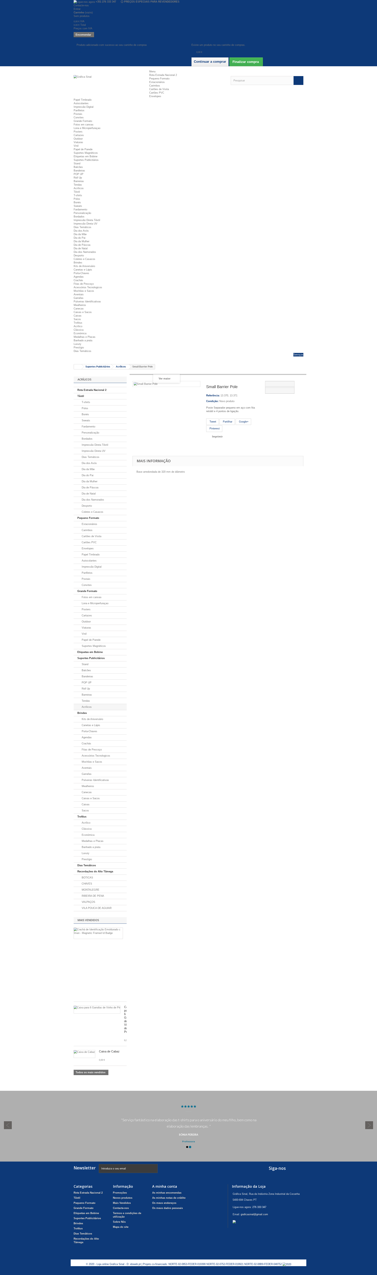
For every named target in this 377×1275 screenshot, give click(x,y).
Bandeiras (79, 170)
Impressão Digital (83, 106)
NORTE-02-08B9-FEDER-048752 (263, 1264)
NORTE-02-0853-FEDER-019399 (187, 1264)
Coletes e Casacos (84, 259)
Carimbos (154, 85)
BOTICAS (87, 877)
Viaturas (78, 142)
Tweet (212, 421)
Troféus (78, 322)
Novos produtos (122, 1197)
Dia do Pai (79, 237)
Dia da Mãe (80, 234)
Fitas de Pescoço (84, 283)
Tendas (78, 184)
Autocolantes (81, 103)
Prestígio (79, 347)
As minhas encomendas (166, 1192)
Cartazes (79, 135)
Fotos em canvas (83, 124)
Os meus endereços (164, 1202)
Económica (80, 333)
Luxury (77, 343)
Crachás (78, 280)
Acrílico (78, 326)
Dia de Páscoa (82, 244)
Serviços (298, 354)
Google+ (243, 421)
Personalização (82, 213)
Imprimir (217, 436)
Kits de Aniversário (84, 266)
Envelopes (155, 96)
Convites (79, 117)
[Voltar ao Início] (77, 366)
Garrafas (78, 297)
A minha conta (164, 1186)
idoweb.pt (135, 1264)
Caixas (77, 315)
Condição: (212, 401)
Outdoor (78, 138)
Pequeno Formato (159, 78)
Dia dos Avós (81, 230)
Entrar (77, 8)
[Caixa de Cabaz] (84, 1054)
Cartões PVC (156, 92)
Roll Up (78, 177)
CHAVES (86, 883)
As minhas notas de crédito (169, 1197)
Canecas (79, 308)
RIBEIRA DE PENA (92, 895)
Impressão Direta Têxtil (87, 220)
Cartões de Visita (159, 89)
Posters (78, 131)
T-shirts (78, 195)
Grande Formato (83, 121)
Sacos (77, 319)
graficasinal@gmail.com (254, 1214)
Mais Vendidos (88, 920)
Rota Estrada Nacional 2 (163, 75)
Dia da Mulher (81, 241)
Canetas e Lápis (83, 269)
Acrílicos (79, 188)
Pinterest (214, 428)
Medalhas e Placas (84, 336)
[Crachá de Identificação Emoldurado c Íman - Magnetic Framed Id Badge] (98, 933)
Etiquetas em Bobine (85, 156)
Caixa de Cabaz (109, 1051)
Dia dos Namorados (85, 251)
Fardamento (80, 209)
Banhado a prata (83, 340)
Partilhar (227, 421)
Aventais (79, 294)
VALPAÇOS (88, 901)
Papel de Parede (83, 149)
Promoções (120, 1192)
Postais (78, 113)
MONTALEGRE (90, 889)
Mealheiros (80, 305)
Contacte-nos (81, 5)
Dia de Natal (81, 248)
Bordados (79, 216)
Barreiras (79, 181)
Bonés (77, 202)
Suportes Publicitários (86, 159)
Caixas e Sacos (83, 312)
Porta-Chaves (81, 273)
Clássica (78, 329)
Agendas (79, 276)
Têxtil (77, 191)
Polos (77, 198)
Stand (77, 163)
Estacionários (157, 82)
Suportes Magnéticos (86, 152)
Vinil (76, 145)
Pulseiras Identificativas (87, 301)
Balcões (78, 167)
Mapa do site (120, 1226)
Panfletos (79, 110)
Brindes (78, 262)
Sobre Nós (119, 1221)
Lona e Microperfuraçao (87, 128)
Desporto (79, 255)
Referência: (213, 395)
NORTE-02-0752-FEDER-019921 (224, 1264)
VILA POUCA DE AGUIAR (96, 908)
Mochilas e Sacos (84, 290)
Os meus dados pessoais (167, 1208)
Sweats (78, 205)
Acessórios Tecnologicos (88, 287)
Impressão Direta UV (85, 223)
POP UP (78, 174)
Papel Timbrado (83, 99)
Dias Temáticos (82, 227)
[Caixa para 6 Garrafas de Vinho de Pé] (97, 1010)
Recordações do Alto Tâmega (95, 871)
